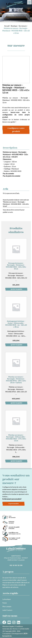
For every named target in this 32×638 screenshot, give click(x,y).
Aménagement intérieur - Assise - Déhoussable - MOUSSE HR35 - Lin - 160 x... (16, 331)
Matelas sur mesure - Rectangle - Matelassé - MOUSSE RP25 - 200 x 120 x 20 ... (16, 388)
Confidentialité (24, 629)
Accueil (6, 26)
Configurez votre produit (16, 130)
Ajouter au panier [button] (16, 289)
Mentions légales (8, 626)
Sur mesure (23, 26)
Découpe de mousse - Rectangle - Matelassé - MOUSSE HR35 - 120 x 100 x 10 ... (16, 274)
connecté (17, 210)
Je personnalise (13, 504)
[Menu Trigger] (29, 2)
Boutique (14, 26)
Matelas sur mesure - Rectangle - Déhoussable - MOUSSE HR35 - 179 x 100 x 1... (16, 446)
